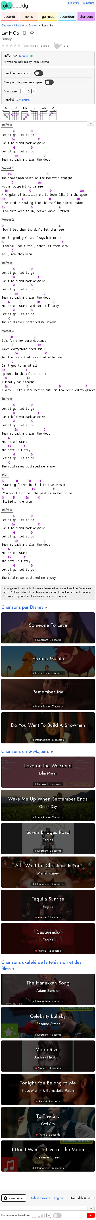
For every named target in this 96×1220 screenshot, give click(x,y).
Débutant (23, 56)
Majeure (22, 100)
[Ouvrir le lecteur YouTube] (91, 1215)
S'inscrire (88, 3)
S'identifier (74, 3)
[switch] (38, 73)
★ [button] (3, 45)
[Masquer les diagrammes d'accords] (90, 123)
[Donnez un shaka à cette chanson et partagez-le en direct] (57, 45)
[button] (24, 33)
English (58, 1198)
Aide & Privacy (40, 1198)
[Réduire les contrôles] (91, 1208)
